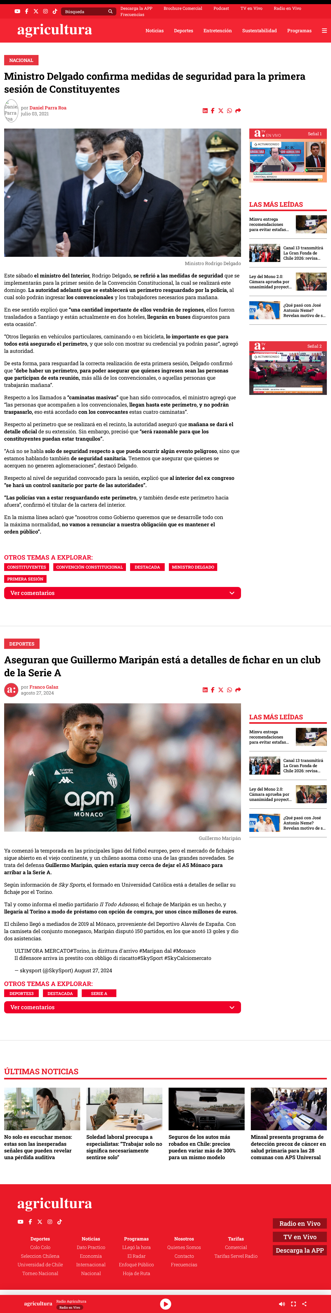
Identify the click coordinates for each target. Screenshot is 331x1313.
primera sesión (25, 579)
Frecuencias (132, 14)
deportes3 (22, 993)
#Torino (79, 950)
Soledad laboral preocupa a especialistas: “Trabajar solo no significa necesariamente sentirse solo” (124, 1146)
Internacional (91, 1264)
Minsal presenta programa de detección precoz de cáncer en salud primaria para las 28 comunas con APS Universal (288, 1146)
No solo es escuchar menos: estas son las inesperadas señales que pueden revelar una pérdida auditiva (38, 1146)
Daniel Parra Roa (47, 108)
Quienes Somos (184, 1247)
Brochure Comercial (183, 8)
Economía (91, 1256)
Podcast (221, 8)
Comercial (236, 1247)
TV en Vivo (251, 8)
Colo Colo (40, 1247)
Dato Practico (91, 1247)
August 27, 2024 (93, 970)
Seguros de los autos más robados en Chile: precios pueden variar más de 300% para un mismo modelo (202, 1146)
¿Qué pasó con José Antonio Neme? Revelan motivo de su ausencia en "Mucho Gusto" (304, 310)
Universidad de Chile (40, 1264)
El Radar (136, 1256)
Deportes (183, 30)
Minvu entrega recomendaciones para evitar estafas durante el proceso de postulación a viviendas (270, 224)
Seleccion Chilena (40, 1256)
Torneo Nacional (40, 1273)
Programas (299, 30)
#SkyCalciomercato (187, 957)
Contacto (184, 1256)
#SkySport (150, 957)
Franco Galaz (43, 687)
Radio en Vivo (287, 8)
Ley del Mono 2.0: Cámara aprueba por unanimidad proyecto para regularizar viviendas (270, 281)
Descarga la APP (136, 8)
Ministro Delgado (193, 567)
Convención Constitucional (89, 567)
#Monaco (184, 950)
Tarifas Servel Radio (236, 1256)
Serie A (99, 993)
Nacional (21, 60)
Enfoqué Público (136, 1264)
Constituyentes (26, 567)
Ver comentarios (32, 592)
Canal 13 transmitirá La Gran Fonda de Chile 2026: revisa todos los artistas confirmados (303, 253)
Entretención (218, 30)
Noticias (155, 30)
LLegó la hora (136, 1247)
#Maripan (151, 950)
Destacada (147, 567)
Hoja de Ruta (136, 1273)
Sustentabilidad (259, 30)
